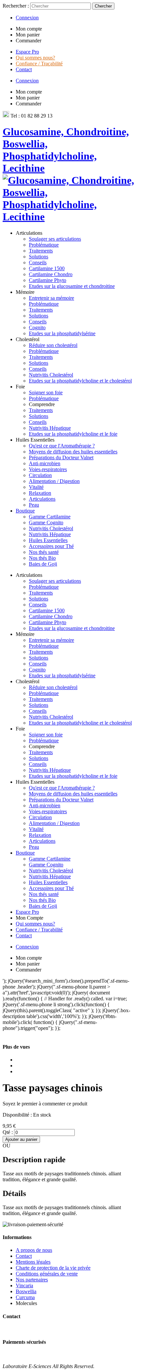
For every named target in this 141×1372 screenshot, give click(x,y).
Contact (24, 69)
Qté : (8, 1132)
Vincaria (24, 1285)
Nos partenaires (32, 1279)
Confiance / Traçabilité (39, 63)
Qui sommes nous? (35, 57)
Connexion (27, 17)
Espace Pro (27, 51)
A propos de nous (34, 1250)
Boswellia (26, 1291)
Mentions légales (33, 1262)
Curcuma (25, 1297)
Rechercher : (16, 6)
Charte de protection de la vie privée (53, 1268)
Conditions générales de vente (47, 1273)
